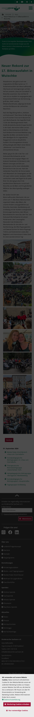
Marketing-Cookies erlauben (18, 704)
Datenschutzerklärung (12, 700)
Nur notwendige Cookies (18, 710)
